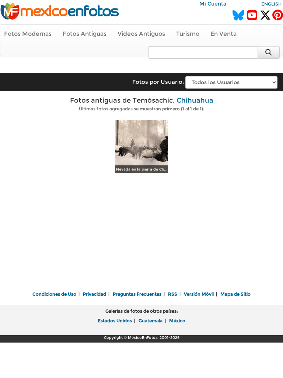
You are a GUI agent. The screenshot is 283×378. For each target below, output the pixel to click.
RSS (172, 294)
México (177, 320)
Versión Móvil (199, 294)
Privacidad (94, 294)
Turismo (187, 33)
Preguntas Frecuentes (137, 294)
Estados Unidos (115, 320)
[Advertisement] (141, 233)
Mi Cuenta (212, 3)
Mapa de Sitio (235, 294)
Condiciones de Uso (54, 294)
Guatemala (151, 320)
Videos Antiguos (141, 33)
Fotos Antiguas (84, 33)
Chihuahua (195, 100)
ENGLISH (271, 4)
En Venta (223, 33)
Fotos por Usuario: (158, 81)
